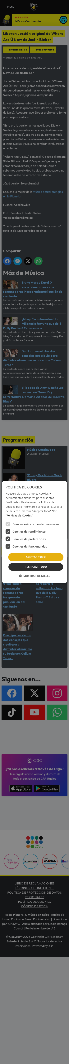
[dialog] (34, 532)
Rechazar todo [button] (36, 566)
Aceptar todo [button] (36, 557)
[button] (34, 576)
